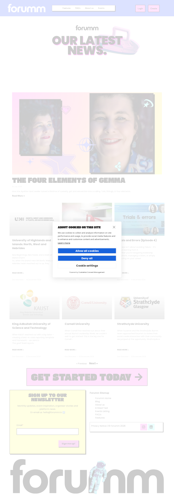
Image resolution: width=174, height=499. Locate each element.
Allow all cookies (87, 251)
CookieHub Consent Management (91, 272)
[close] (114, 227)
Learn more (64, 243)
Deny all (87, 258)
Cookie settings (87, 266)
